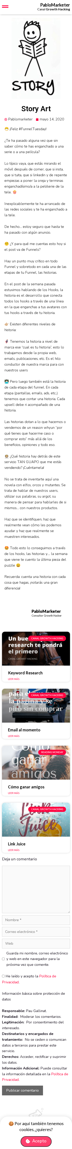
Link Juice (16, 843)
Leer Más (13, 679)
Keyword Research (25, 672)
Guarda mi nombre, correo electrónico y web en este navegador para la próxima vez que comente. (37, 959)
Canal (53, 9)
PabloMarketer (55, 5)
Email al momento (24, 729)
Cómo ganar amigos (26, 786)
